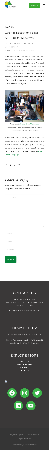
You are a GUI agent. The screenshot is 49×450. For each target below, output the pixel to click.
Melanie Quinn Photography (29, 124)
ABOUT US (24, 362)
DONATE (34, 5)
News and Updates (26, 50)
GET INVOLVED (24, 365)
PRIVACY (24, 367)
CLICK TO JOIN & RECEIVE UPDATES (24, 334)
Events (14, 50)
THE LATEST (24, 370)
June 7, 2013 (9, 27)
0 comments (10, 47)
